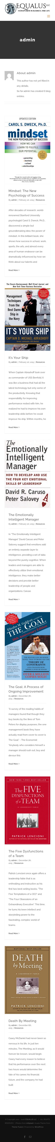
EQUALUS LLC (31, 1119)
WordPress (39, 1127)
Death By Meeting (22, 1021)
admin (14, 200)
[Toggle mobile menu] (48, 16)
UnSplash (29, 1123)
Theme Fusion (17, 1127)
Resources (40, 200)
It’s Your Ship (18, 358)
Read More (13, 270)
